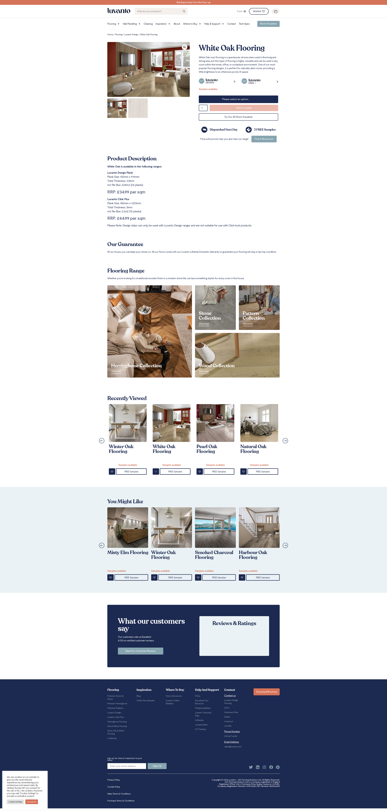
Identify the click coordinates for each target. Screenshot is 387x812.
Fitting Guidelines (202, 708)
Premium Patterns (115, 708)
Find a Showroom (174, 696)
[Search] (184, 11)
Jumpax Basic (201, 724)
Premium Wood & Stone (115, 697)
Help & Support (212, 23)
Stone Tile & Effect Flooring (115, 732)
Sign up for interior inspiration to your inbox (124, 759)
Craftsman (112, 738)
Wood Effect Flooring (117, 726)
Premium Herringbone (117, 703)
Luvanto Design (131, 34)
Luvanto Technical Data (203, 714)
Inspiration (161, 23)
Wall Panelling (130, 23)
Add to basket (244, 107)
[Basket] (276, 11)
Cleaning (148, 23)
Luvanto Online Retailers (172, 702)
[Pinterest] (278, 767)
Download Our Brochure (201, 702)
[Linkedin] (258, 767)
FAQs (197, 696)
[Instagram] (264, 767)
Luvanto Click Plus (115, 717)
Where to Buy (190, 23)
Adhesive (199, 720)
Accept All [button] (31, 802)
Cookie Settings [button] (15, 802)
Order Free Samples (146, 700)
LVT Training (200, 729)
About (177, 23)
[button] (184, 47)
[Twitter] (251, 767)
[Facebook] (271, 767)
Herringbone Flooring (116, 721)
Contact (231, 23)
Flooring (111, 23)
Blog (138, 696)
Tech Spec (244, 23)
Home (110, 34)
